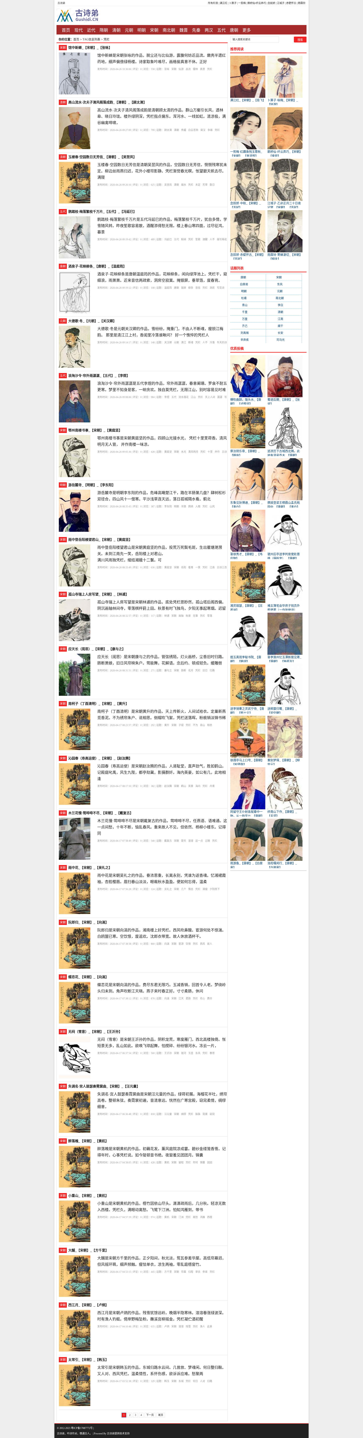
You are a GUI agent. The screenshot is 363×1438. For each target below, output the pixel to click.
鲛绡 (183, 239)
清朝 (116, 30)
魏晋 (183, 30)
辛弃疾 (248, 339)
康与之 (168, 670)
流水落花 (184, 397)
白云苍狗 (193, 130)
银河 (183, 1053)
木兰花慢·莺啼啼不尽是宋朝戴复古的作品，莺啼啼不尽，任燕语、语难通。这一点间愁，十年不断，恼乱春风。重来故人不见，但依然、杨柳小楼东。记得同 (162, 827)
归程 (190, 1271)
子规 (181, 725)
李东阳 (168, 506)
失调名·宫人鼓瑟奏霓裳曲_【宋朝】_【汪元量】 (104, 1086)
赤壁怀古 (291, 3)
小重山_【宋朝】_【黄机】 (88, 1195)
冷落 (212, 342)
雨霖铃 (301, 3)
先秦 (196, 30)
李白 (284, 305)
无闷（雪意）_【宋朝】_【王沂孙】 (95, 1031)
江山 (193, 397)
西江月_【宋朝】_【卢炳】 (88, 1305)
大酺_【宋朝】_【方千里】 (88, 1250)
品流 (188, 69)
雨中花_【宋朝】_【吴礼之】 (90, 867)
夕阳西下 (215, 889)
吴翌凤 (168, 184)
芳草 (205, 184)
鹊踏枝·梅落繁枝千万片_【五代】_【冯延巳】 (102, 211)
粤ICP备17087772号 (82, 1428)
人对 (202, 1381)
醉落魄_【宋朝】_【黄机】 (88, 1141)
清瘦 (205, 889)
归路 (212, 670)
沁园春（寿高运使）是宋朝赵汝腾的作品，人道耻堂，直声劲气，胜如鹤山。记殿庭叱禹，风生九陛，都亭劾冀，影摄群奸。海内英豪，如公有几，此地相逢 (161, 772)
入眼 (197, 506)
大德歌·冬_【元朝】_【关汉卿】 (92, 321)
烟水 (183, 184)
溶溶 (190, 840)
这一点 (199, 840)
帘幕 (183, 1271)
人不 (212, 239)
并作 (217, 451)
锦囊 (202, 1162)
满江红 (223, 3)
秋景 (188, 615)
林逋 (166, 615)
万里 (248, 318)
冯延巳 (168, 239)
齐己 (248, 325)
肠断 (183, 670)
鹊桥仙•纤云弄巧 (256, 3)
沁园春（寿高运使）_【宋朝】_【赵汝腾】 (100, 758)
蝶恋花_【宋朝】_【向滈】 (88, 977)
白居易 (248, 284)
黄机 (166, 1162)
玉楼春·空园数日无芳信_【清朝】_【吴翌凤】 (102, 157)
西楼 (209, 1217)
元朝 (129, 30)
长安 (284, 332)
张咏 (166, 69)
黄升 (166, 725)
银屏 (183, 287)
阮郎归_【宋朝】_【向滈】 (88, 922)
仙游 (181, 69)
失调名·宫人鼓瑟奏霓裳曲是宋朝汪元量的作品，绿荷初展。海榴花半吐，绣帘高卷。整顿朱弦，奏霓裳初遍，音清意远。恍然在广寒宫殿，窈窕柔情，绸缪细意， (162, 1100)
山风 (212, 506)
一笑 (197, 567)
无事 (195, 615)
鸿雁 (202, 1217)
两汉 (209, 30)
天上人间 (210, 397)
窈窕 (212, 1114)
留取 (181, 1162)
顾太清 (168, 130)
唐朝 (234, 30)
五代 (221, 30)
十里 (210, 451)
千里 (248, 312)
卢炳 (166, 1326)
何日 (195, 1381)
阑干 (284, 325)
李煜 (166, 397)
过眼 (207, 840)
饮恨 (188, 943)
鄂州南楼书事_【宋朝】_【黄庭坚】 (95, 430)
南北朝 (169, 30)
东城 (181, 1381)
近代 (91, 30)
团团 (209, 1162)
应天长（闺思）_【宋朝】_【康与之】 (96, 649)
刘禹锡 (248, 332)
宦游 (181, 943)
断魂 (190, 342)
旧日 (205, 670)
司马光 (283, 339)
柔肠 (188, 998)
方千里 (168, 1271)
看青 (190, 567)
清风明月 (193, 451)
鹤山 (183, 786)
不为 (195, 725)
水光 (183, 451)
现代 (78, 30)
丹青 (212, 786)
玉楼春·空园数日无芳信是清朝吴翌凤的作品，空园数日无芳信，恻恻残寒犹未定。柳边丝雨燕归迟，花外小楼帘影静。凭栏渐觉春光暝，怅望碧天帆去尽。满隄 (162, 171)
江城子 (280, 3)
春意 (212, 1053)
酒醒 (205, 239)
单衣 (197, 1271)
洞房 (212, 287)
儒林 (195, 69)
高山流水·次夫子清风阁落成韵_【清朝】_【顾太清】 (107, 102)
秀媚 (183, 130)
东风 (197, 1053)
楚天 (183, 840)
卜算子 (233, 3)
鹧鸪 (190, 506)
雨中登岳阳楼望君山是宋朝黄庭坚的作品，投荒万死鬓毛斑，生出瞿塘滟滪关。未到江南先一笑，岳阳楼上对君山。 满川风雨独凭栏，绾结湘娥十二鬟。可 (159, 553)
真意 (202, 69)
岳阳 (183, 567)
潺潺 (219, 397)
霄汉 (202, 130)
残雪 (188, 1326)
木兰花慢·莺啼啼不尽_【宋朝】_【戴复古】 (100, 813)
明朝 (141, 30)
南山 (202, 725)
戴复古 (168, 840)
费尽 (209, 998)
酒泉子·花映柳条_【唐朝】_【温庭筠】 (97, 266)
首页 (66, 30)
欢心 (202, 998)
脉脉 (197, 1114)
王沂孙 (168, 1053)
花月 (190, 670)
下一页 (150, 1415)
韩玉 (166, 1381)
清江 (183, 342)
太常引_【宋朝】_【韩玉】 (88, 1359)
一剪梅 (242, 3)
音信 (197, 287)
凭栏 (209, 69)
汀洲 (181, 1217)
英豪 (190, 786)
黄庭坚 (168, 451)
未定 (197, 184)
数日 (212, 184)
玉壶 (190, 1053)
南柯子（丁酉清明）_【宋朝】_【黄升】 (98, 703)
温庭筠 (168, 287)
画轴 (181, 615)
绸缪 (183, 1114)
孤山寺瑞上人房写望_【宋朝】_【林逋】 (98, 594)
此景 (209, 1326)
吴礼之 (168, 889)
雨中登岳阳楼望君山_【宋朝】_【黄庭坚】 (100, 539)
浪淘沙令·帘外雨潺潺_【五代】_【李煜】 (99, 375)
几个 (183, 889)
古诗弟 (61, 3)
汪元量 (168, 1114)
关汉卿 (168, 342)
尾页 (160, 1415)
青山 (248, 305)
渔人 (202, 1326)
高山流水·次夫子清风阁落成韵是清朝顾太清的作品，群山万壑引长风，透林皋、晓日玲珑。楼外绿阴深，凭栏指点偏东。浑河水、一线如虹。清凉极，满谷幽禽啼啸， (161, 116)
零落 (209, 615)
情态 (190, 889)
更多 (246, 30)
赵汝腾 (168, 786)
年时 (195, 1162)
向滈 (166, 943)
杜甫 (248, 298)
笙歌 (197, 239)
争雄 (210, 130)
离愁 (195, 1217)
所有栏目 (213, 3)
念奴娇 (271, 3)
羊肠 (183, 506)
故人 (209, 943)
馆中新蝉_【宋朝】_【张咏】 (90, 47)
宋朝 (154, 30)
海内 (197, 786)
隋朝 (104, 30)
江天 (181, 998)
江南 (212, 567)
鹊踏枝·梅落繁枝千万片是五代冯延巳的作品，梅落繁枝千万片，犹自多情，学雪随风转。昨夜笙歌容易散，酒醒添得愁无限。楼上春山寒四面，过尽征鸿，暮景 (162, 225)
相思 (209, 725)
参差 (205, 1271)
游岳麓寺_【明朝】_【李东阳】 (91, 485)
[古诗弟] (83, 15)
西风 (202, 943)
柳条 (190, 287)
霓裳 (205, 1114)
